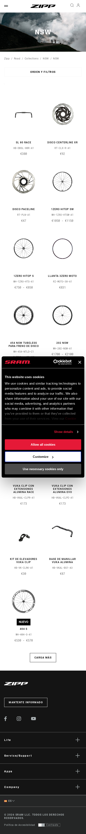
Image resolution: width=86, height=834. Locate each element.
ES (10, 800)
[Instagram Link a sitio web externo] (19, 719)
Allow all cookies (43, 444)
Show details (63, 432)
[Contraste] (41, 825)
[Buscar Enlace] (72, 6)
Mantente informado (26, 702)
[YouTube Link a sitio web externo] (33, 719)
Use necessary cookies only (43, 469)
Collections (32, 58)
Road (17, 58)
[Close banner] (79, 362)
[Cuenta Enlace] (78, 6)
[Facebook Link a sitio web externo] (5, 720)
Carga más (43, 657)
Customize (40, 456)
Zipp (7, 58)
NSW (46, 58)
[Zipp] (43, 6)
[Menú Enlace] (6, 6)
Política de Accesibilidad (19, 825)
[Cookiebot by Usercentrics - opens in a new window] (54, 362)
